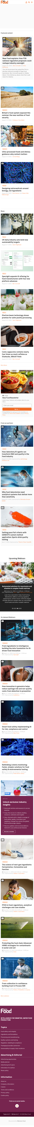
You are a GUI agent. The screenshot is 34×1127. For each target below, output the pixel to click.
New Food (16, 733)
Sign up (16, 409)
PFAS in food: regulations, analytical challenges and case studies (17, 906)
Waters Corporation (19, 873)
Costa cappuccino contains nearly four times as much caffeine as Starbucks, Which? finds (15, 354)
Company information (7, 1084)
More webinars (5, 996)
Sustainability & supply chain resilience (13, 1048)
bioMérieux (16, 695)
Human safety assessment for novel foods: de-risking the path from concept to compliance (17, 588)
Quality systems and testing (9, 1040)
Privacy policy (5, 1092)
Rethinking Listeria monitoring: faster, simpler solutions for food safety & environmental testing (15, 767)
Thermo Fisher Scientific (24, 542)
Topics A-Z (6, 1114)
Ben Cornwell (16, 65)
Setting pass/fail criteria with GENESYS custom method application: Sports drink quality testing (15, 536)
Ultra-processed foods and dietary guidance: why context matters (16, 152)
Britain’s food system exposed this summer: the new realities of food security (16, 115)
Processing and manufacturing (10, 1037)
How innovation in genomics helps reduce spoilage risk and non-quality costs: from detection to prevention (17, 688)
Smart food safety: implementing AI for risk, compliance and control (16, 727)
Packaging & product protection (10, 1045)
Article (4, 185)
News (4, 237)
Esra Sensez (16, 193)
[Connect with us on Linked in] (17, 1106)
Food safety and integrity (8, 1031)
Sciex (14, 951)
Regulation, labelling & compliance (11, 1043)
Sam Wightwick (17, 244)
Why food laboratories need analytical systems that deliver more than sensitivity (17, 494)
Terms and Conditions (15, 413)
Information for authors (8, 1067)
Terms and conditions (7, 1090)
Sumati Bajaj (16, 156)
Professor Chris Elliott (18, 120)
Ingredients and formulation (9, 1034)
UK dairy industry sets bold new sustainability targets (15, 241)
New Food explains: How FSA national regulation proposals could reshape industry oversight (16, 60)
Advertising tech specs (8, 1065)
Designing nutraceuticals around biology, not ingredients (15, 189)
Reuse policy (4, 1070)
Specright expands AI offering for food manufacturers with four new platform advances (16, 278)
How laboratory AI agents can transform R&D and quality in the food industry (15, 454)
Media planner (5, 1062)
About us (3, 1081)
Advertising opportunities (8, 1059)
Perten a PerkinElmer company (21, 990)
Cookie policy (5, 1095)
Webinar (5, 643)
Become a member (9, 831)
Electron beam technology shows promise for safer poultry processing (17, 316)
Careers (3, 1087)
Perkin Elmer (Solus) (18, 773)
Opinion (5, 110)
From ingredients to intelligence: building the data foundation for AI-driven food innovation (16, 648)
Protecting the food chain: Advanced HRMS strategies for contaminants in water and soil (17, 945)
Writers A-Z (15, 1114)
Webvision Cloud (21, 1121)
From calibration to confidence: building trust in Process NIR (14, 984)
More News (4, 365)
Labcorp (22, 594)
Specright (16, 654)
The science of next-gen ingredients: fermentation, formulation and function (17, 867)
